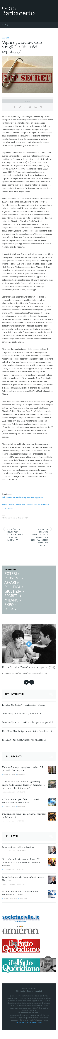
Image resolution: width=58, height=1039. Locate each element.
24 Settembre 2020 (10, 898)
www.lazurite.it (37, 991)
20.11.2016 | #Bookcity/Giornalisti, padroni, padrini (27, 722)
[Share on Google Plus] (25, 107)
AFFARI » (11, 582)
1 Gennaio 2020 (8, 869)
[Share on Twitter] (19, 107)
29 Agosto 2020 (9, 851)
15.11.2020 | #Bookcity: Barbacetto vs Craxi (23, 705)
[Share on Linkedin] (35, 107)
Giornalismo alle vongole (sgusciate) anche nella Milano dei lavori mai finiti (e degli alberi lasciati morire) (23, 785)
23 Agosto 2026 (9, 792)
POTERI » (12, 573)
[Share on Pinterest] (30, 107)
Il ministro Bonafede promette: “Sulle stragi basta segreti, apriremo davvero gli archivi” (39, 537)
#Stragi (37, 505)
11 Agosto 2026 (9, 806)
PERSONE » (13, 578)
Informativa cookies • (23, 1022)
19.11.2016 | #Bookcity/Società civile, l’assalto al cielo (28, 731)
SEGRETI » (12, 596)
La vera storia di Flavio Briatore (18, 847)
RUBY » (10, 609)
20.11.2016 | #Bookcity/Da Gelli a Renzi (21, 714)
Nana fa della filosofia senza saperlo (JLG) (28, 667)
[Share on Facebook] (14, 107)
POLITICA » (13, 587)
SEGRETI (5, 38)
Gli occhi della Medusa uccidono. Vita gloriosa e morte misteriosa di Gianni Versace (22, 862)
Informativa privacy (36, 1022)
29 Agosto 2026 (9, 774)
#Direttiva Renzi (8, 505)
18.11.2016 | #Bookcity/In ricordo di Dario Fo (24, 740)
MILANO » (12, 600)
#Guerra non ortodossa (24, 505)
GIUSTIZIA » (14, 591)
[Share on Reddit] (40, 107)
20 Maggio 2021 (9, 884)
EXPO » (10, 604)
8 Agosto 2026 (8, 821)
